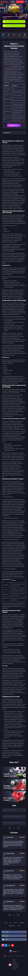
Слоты (5, 922)
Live (11, 922)
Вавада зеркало (14, 125)
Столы (15, 922)
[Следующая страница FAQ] (18, 828)
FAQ (18, 925)
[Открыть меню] (26, 2)
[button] (26, 8)
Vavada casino (7, 66)
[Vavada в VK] (6, 945)
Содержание (11, 925)
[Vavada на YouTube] (12, 945)
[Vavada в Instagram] (2, 945)
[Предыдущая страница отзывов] (9, 915)
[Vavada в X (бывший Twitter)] (9, 945)
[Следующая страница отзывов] (18, 915)
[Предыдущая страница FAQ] (9, 828)
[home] (4, 2)
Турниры (21, 922)
